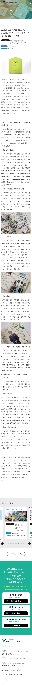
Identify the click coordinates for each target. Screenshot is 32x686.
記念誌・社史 (13, 42)
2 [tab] (10, 543)
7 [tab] (18, 543)
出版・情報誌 (13, 40)
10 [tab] (23, 543)
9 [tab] (22, 543)
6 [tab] (17, 543)
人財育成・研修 (14, 43)
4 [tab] (13, 543)
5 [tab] (15, 543)
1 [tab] (8, 543)
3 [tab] (12, 543)
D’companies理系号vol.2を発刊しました (15, 536)
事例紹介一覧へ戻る (17, 554)
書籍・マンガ (21, 40)
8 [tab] (20, 543)
